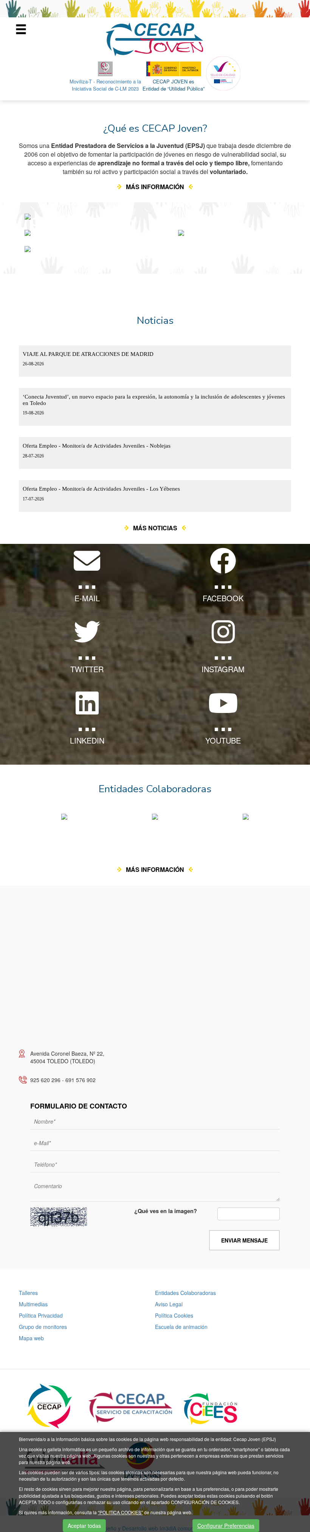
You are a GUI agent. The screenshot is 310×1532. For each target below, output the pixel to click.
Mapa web (31, 1338)
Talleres (28, 1292)
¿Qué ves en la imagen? (165, 1211)
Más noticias (155, 527)
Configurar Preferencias (225, 1525)
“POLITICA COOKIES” (120, 1512)
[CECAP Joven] (155, 38)
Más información (155, 186)
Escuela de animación (181, 1326)
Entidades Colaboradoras (185, 1292)
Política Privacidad (41, 1315)
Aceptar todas (84, 1525)
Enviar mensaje (244, 1240)
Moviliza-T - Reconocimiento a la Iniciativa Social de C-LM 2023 (105, 85)
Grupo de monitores (43, 1326)
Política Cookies (174, 1315)
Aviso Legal (169, 1304)
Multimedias (33, 1304)
